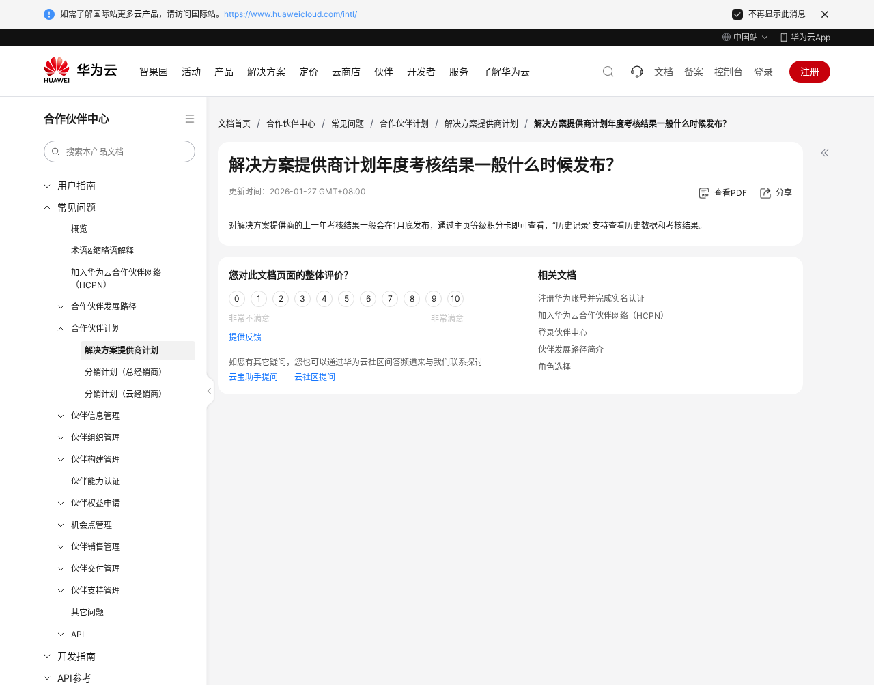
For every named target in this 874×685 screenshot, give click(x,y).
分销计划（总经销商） (126, 372)
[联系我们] (637, 71)
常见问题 (76, 207)
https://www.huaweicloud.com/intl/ (290, 14)
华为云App (810, 37)
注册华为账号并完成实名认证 (591, 298)
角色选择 (554, 367)
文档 (663, 71)
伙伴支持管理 (95, 590)
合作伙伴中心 (290, 124)
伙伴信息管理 (95, 416)
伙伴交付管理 (95, 569)
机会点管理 (91, 525)
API (77, 634)
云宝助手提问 (253, 377)
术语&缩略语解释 (102, 251)
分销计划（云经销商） (126, 394)
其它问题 (87, 612)
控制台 (728, 71)
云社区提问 (314, 377)
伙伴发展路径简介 (571, 350)
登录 (763, 71)
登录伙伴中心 (562, 332)
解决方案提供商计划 (121, 350)
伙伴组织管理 (95, 438)
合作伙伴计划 (95, 328)
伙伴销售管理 (95, 547)
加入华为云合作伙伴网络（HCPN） (116, 278)
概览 (79, 229)
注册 (809, 71)
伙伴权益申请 (95, 503)
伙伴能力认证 (95, 481)
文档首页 (234, 124)
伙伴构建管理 (95, 459)
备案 (693, 71)
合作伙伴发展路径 (104, 307)
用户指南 (76, 185)
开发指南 (76, 656)
